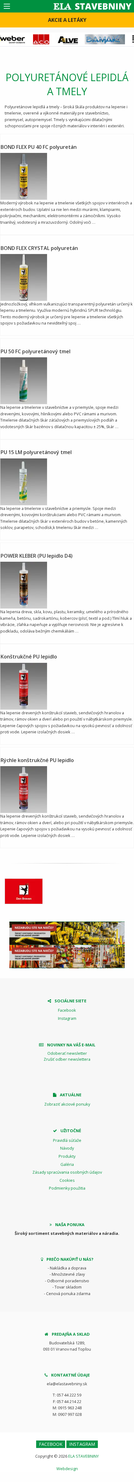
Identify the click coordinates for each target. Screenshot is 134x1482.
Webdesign (67, 1468)
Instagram (67, 1018)
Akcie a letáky (67, 20)
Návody (67, 1148)
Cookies (67, 1180)
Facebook (67, 1010)
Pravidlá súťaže (67, 1140)
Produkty (67, 1156)
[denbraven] (24, 891)
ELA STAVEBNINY (83, 1456)
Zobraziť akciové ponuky (67, 1104)
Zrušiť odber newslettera (67, 1059)
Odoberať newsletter (67, 1053)
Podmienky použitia (67, 1188)
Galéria (67, 1164)
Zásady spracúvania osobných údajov (67, 1172)
